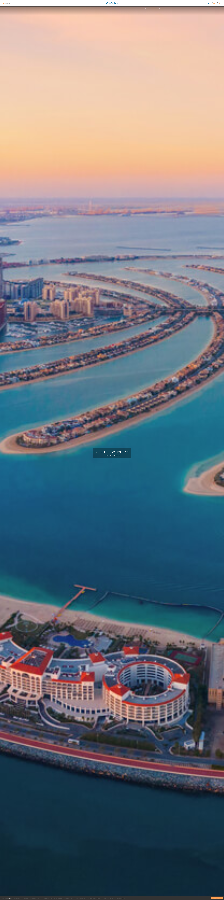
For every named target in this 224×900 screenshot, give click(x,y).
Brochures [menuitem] (129, 8)
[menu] (103, 8)
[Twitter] (205, 3)
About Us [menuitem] (117, 8)
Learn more (122, 898)
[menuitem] (68, 8)
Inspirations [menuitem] (110, 8)
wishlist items (7, 3)
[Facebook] (208, 3)
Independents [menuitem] (136, 8)
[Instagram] (203, 3)
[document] (112, 898)
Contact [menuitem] (123, 8)
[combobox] (151, 8)
